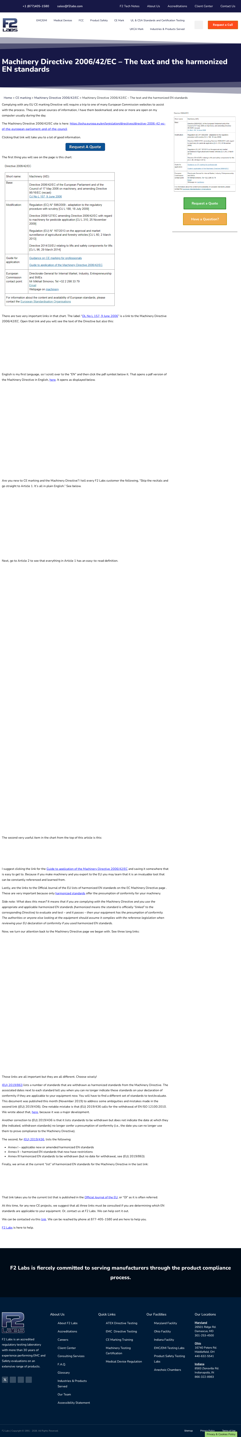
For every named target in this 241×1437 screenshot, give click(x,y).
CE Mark (119, 20)
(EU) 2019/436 (34, 1139)
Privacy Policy (207, 1430)
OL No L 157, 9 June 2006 (100, 316)
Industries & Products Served (167, 29)
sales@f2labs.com (70, 6)
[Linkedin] (21, 1380)
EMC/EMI (41, 20)
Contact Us (227, 6)
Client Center (204, 6)
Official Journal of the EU (101, 1197)
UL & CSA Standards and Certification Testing (158, 20)
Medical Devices (63, 20)
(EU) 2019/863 (12, 1085)
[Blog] (29, 1380)
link (43, 1219)
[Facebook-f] (13, 1380)
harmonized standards (70, 893)
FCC (81, 20)
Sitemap (188, 1430)
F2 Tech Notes (130, 6)
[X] (5, 1380)
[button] (198, 25)
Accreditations (177, 6)
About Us (153, 6)
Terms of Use (228, 1430)
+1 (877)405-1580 (36, 6)
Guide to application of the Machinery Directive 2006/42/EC (87, 869)
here (53, 380)
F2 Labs (7, 1228)
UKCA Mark (136, 29)
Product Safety (99, 20)
